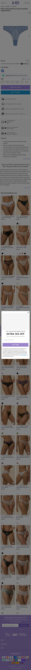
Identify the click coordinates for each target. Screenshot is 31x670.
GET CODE (15, 345)
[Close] (28, 312)
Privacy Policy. (23, 355)
